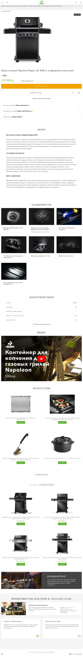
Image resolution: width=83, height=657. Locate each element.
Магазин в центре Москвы (38, 605)
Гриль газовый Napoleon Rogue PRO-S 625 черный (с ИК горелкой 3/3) (21, 558)
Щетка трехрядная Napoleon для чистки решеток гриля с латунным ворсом (20, 459)
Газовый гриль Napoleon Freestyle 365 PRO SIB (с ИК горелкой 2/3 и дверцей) (20, 518)
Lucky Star (79, 654)
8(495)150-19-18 (69, 607)
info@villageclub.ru (68, 609)
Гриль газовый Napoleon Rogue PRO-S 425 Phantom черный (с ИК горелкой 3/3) (62, 518)
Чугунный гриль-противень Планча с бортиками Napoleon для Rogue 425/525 (62, 418)
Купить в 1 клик (36, 92)
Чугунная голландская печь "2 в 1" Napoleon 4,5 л (62, 458)
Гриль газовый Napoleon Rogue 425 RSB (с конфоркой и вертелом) (62, 558)
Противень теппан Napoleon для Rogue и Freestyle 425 (21, 418)
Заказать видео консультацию (41, 98)
